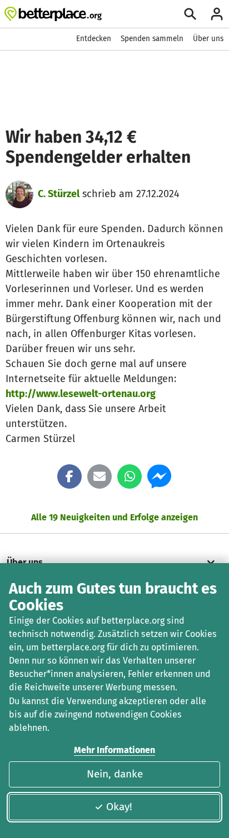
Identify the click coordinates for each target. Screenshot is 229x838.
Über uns (208, 38)
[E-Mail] (99, 476)
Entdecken (93, 38)
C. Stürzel (58, 194)
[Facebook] (69, 476)
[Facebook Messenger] (159, 476)
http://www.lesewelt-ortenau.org (81, 394)
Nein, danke (115, 773)
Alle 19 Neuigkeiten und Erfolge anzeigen (114, 517)
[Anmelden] (216, 14)
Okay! (119, 806)
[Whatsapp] (129, 476)
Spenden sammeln (152, 38)
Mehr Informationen (114, 750)
